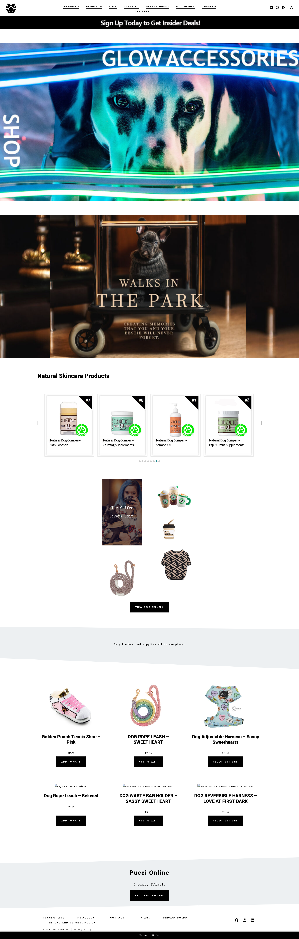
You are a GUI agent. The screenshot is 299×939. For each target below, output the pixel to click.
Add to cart (71, 762)
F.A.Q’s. (144, 918)
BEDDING (93, 6)
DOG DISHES (185, 6)
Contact (117, 918)
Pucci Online (53, 918)
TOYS (113, 6)
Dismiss (155, 935)
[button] (140, 461)
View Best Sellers (149, 607)
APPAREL (70, 6)
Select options (225, 762)
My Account (87, 918)
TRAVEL (208, 6)
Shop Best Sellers (149, 895)
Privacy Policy (175, 918)
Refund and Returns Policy (72, 923)
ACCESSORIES (156, 6)
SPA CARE (142, 11)
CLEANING (131, 6)
